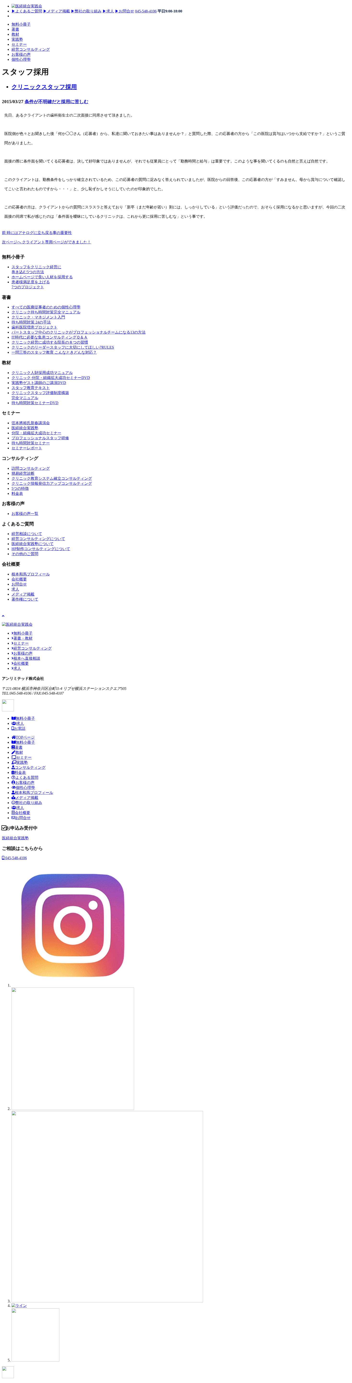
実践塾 (17, 39)
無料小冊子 (21, 24)
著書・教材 (23, 638)
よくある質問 (26, 777)
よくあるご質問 (26, 11)
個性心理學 (21, 59)
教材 (15, 34)
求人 (108, 11)
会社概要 (21, 663)
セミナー (19, 44)
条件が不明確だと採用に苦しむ (56, 101)
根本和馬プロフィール (34, 793)
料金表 (20, 772)
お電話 (19, 728)
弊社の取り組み (86, 11)
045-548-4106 (146, 11)
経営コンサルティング (30, 49)
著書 (15, 29)
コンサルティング (30, 767)
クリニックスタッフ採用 (44, 87)
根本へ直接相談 (26, 658)
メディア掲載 (56, 11)
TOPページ (25, 737)
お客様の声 (21, 54)
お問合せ (124, 11)
